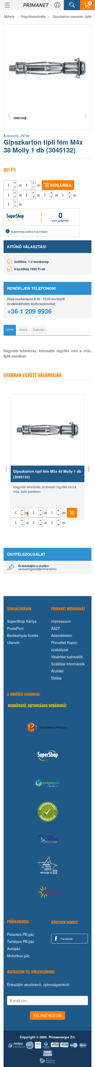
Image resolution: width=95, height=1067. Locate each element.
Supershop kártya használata (29, 231)
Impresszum (61, 621)
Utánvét (13, 642)
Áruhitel (57, 670)
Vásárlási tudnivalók (67, 656)
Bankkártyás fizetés (22, 635)
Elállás (56, 678)
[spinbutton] (8, 185)
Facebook (66, 939)
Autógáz (13, 948)
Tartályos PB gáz (20, 941)
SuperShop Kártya (21, 621)
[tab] (10, 330)
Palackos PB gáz (20, 934)
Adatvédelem (61, 635)
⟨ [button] (9, 115)
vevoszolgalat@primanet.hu (37, 569)
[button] (15, 182)
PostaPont (15, 628)
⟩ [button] (86, 115)
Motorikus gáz (18, 955)
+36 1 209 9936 (29, 311)
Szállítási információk (68, 663)
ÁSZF (55, 628)
